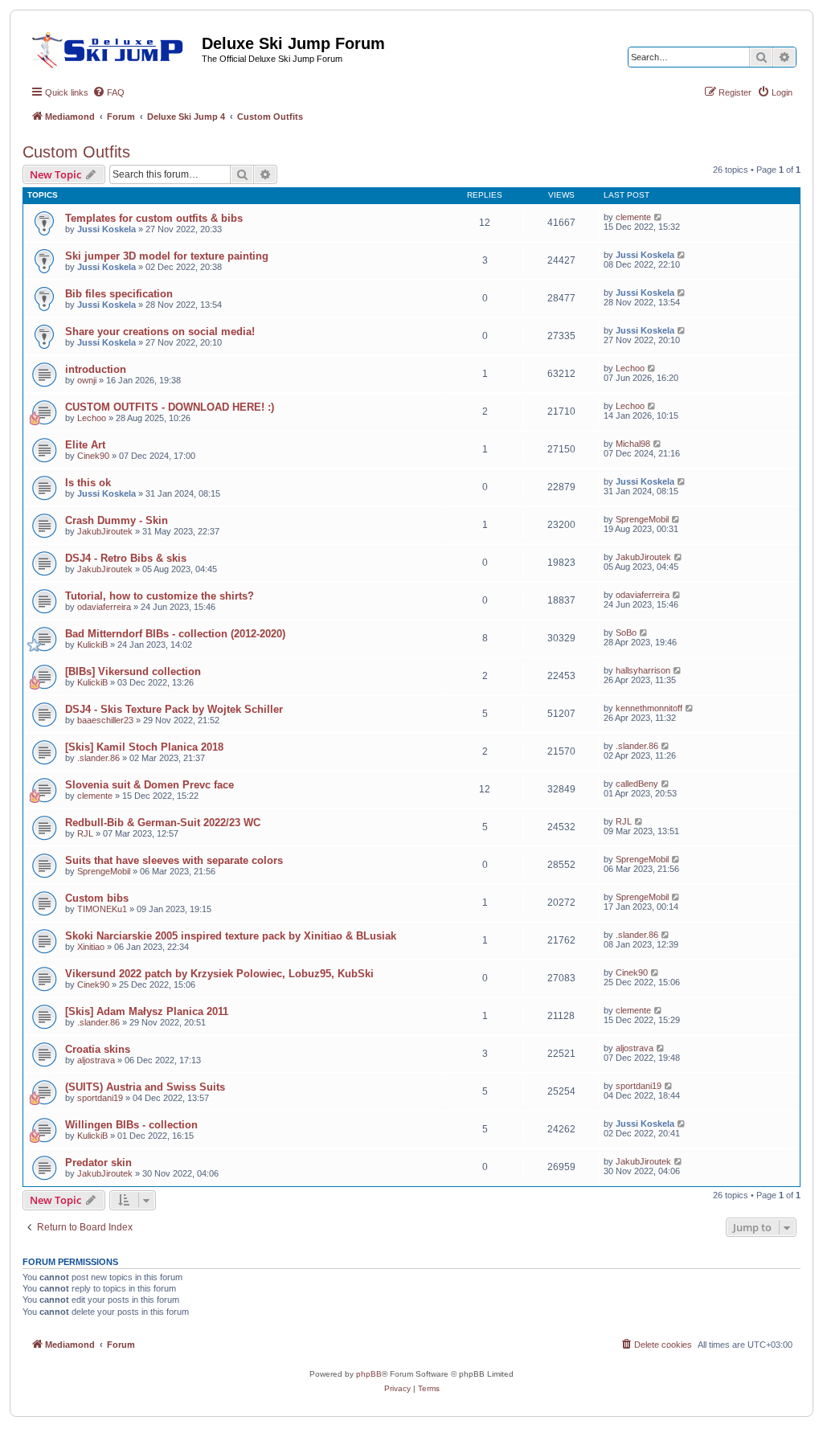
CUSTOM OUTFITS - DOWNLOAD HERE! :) (169, 407)
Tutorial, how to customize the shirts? (159, 596)
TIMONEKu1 (102, 909)
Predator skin (98, 1162)
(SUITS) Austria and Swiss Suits (145, 1087)
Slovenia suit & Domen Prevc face (149, 785)
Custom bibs (97, 898)
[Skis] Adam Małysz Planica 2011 (146, 1011)
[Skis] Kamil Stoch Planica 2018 (144, 747)
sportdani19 (100, 1098)
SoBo (626, 632)
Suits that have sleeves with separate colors (174, 860)
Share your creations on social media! (160, 331)
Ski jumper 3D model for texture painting (166, 256)
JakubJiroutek (105, 531)
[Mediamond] (112, 47)
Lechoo (630, 368)
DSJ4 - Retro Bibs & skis (125, 558)
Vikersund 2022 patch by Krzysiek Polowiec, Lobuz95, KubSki (219, 974)
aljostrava (96, 1060)
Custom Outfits (76, 152)
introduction (95, 369)
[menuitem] (108, 92)
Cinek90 (93, 456)
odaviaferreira (104, 607)
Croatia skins (97, 1049)
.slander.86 (98, 758)
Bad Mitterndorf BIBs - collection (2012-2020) (175, 634)
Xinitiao (90, 947)
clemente (633, 217)
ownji (86, 380)
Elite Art (85, 445)
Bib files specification (119, 294)
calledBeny (637, 783)
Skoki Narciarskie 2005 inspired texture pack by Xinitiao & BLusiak (230, 936)
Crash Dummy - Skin (116, 520)
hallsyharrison (643, 670)
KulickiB (92, 644)
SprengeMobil (642, 519)
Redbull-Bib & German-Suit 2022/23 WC (162, 823)
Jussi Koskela (106, 229)
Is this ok (88, 483)
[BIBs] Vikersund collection (133, 671)
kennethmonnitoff (649, 708)
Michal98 (633, 443)
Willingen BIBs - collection (131, 1125)
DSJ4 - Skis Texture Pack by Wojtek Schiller (174, 709)
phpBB (369, 1373)
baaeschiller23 (105, 720)
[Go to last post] (658, 217)
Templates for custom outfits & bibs (154, 218)
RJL (85, 833)
